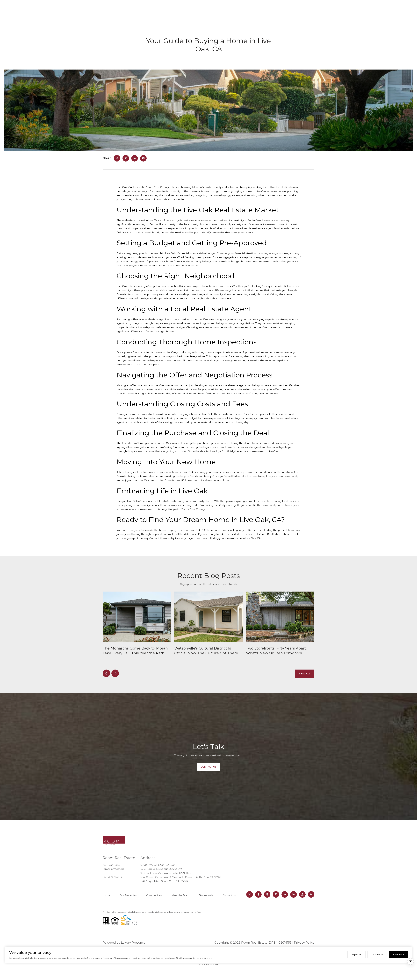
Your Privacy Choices (208, 964)
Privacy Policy (304, 942)
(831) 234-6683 (112, 864)
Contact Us (229, 895)
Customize (377, 954)
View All (304, 673)
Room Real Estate (270, 534)
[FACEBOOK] (258, 894)
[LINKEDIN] (293, 894)
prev (106, 673)
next (115, 673)
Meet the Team (180, 895)
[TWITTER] (249, 894)
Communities (154, 895)
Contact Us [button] (208, 766)
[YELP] (311, 894)
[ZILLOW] (302, 894)
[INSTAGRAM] (276, 894)
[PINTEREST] (267, 894)
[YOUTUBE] (284, 894)
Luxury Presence (133, 942)
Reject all (356, 954)
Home (106, 895)
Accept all (398, 954)
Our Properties (128, 895)
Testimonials (206, 895)
